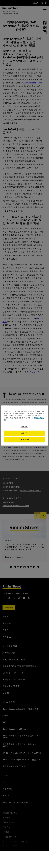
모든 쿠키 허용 (24, 440)
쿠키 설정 (24, 427)
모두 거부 (24, 433)
